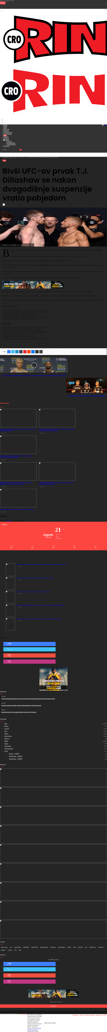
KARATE (9, 141)
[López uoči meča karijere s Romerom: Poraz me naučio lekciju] (53, 777)
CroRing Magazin (23, 1013)
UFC (16, 950)
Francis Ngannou (61, 947)
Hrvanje (6, 129)
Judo (5, 128)
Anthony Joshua (4, 947)
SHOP (105, 1015)
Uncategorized (8, 748)
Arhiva (81, 1015)
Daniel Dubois (26, 947)
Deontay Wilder (34, 947)
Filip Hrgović (53, 947)
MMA (5, 135)
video (20, 950)
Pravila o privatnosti (89, 1015)
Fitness (6, 137)
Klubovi (6, 146)
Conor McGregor (17, 947)
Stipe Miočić (100, 947)
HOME (5, 125)
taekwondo (3, 950)
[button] (53, 777)
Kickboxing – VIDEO (15, 756)
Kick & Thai (7, 134)
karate (74, 947)
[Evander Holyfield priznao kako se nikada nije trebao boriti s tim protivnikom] (53, 853)
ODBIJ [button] (54, 1023)
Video (7, 140)
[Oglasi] (104, 125)
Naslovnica (5, 157)
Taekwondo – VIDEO (15, 759)
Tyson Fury (10, 950)
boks (11, 947)
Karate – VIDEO (14, 754)
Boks (5, 126)
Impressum (99, 1015)
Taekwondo (7, 132)
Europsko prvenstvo (44, 947)
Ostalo (6, 138)
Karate (6, 131)
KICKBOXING (11, 143)
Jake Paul (69, 947)
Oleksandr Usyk (92, 947)
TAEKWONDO (11, 144)
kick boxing (80, 947)
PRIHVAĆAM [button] (48, 1023)
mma (86, 947)
